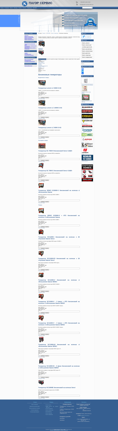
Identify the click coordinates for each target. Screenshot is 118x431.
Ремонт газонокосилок (29, 39)
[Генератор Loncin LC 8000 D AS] (42, 85)
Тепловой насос (28, 54)
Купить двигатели (86, 53)
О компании (6, 7)
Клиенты (20, 7)
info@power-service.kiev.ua (85, 415)
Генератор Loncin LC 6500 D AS (49, 127)
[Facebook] (87, 69)
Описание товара (41, 98)
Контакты (24, 7)
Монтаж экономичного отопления (34, 408)
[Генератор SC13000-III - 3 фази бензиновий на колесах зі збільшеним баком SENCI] (41, 363)
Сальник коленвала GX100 (87, 100)
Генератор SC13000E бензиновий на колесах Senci (56, 387)
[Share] (87, 73)
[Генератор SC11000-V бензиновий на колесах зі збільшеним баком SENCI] (41, 277)
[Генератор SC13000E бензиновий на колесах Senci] (41, 385)
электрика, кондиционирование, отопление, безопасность (59, 430)
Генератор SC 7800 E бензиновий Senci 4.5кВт (55, 170)
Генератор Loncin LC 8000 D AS (49, 88)
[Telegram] (87, 71)
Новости (11, 7)
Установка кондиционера (30, 61)
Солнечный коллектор (29, 55)
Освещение (27, 48)
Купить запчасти (85, 42)
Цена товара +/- (41, 62)
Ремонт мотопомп (28, 38)
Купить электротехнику (87, 51)
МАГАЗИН (35, 7)
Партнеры (16, 7)
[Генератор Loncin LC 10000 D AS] (41, 105)
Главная (2, 7)
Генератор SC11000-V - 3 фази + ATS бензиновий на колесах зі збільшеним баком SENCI (59, 302)
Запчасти (26, 35)
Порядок (39, 67)
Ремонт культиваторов (29, 37)
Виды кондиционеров (29, 59)
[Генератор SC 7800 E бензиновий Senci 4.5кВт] (41, 168)
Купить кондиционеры (87, 57)
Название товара (41, 63)
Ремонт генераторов (29, 36)
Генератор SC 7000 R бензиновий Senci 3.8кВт (55, 151)
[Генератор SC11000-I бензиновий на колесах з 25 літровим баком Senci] (41, 234)
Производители (28, 60)
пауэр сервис (40, 3)
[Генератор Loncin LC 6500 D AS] (42, 125)
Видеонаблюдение (28, 65)
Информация (29, 7)
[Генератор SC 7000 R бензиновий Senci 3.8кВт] (42, 148)
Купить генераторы (54, 33)
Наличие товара (41, 66)
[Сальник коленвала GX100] (85, 99)
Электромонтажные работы (30, 47)
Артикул (39, 64)
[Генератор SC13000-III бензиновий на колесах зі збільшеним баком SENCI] (41, 342)
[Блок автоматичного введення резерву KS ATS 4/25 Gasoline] (85, 83)
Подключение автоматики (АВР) (35, 406)
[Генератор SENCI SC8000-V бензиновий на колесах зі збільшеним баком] (41, 187)
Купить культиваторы (87, 49)
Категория (40, 65)
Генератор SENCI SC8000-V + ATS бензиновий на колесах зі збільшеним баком (59, 216)
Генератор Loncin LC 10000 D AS (50, 108)
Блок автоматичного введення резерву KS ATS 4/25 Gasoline (87, 85)
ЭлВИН (26, 53)
